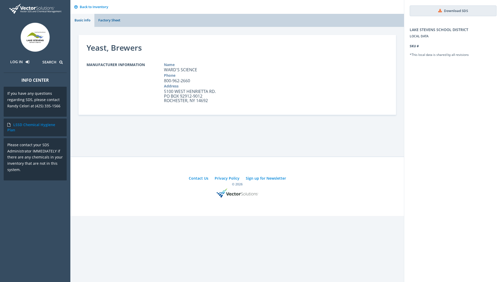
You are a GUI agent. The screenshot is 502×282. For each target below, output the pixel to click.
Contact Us (198, 178)
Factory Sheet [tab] (109, 20)
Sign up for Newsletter (266, 178)
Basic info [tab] (82, 20)
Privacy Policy (227, 178)
